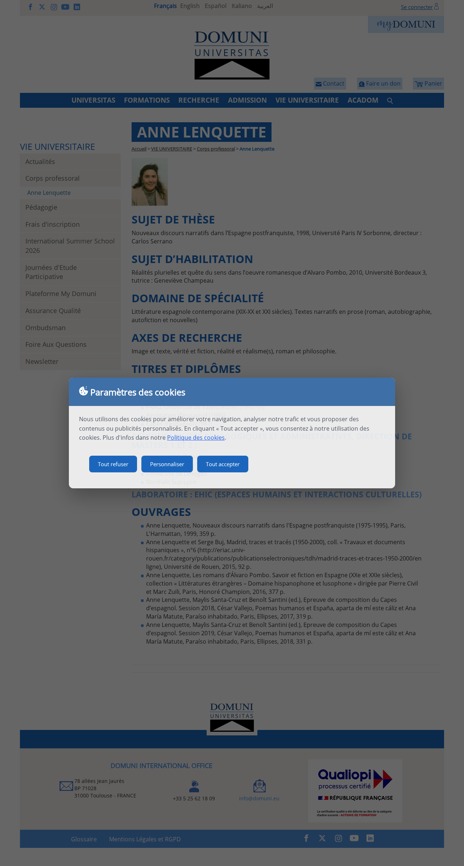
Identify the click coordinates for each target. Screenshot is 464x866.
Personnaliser (167, 464)
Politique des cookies (196, 438)
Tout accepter (223, 464)
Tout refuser (113, 464)
